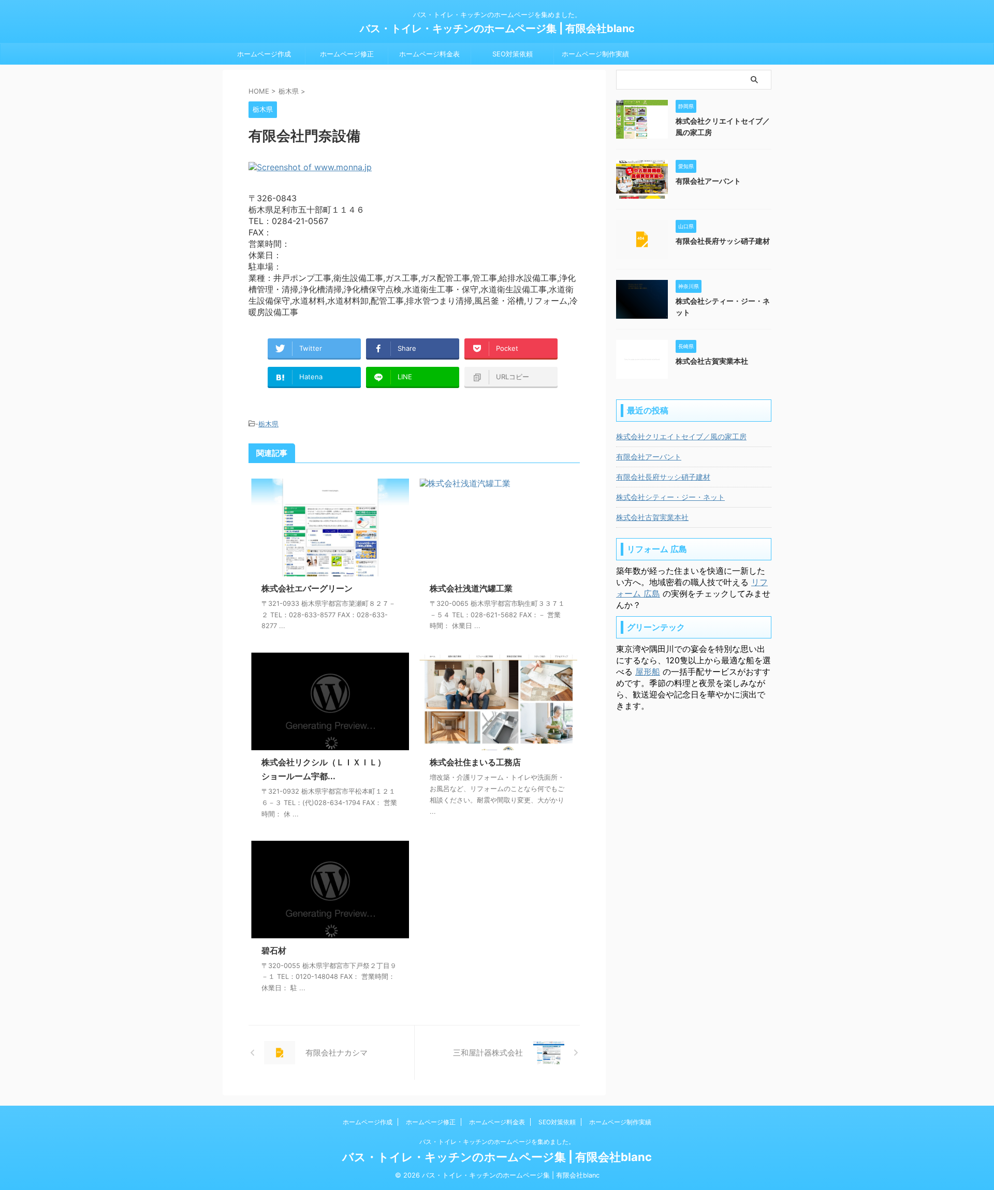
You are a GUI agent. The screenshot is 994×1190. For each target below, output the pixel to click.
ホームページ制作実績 (595, 54)
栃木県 (268, 424)
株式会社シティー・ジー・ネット (670, 497)
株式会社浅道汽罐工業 (471, 588)
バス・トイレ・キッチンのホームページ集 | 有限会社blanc (497, 28)
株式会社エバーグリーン (307, 588)
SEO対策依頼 (512, 54)
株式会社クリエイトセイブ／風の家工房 (681, 436)
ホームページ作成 (264, 54)
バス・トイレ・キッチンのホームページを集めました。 (497, 1142)
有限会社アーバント (708, 180)
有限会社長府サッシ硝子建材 (723, 240)
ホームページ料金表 (429, 54)
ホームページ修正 (347, 54)
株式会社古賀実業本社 (712, 360)
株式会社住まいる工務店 (475, 762)
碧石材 (273, 950)
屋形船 (647, 671)
